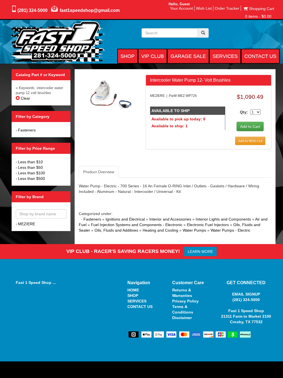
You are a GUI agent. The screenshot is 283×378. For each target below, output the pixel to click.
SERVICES (136, 301)
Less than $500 (31, 178)
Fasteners (27, 130)
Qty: (244, 112)
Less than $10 (30, 162)
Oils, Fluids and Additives (116, 230)
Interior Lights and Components (223, 219)
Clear (25, 98)
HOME (133, 290)
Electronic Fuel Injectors (208, 224)
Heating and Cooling (160, 230)
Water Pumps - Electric (230, 230)
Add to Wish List (250, 141)
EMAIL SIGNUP (246, 294)
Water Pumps (194, 230)
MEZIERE (26, 224)
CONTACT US (140, 306)
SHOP (132, 295)
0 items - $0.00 (258, 16)
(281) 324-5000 (32, 10)
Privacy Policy (185, 301)
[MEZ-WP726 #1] (110, 94)
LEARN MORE (200, 251)
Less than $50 (30, 167)
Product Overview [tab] (98, 172)
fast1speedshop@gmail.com (90, 10)
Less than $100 (31, 173)
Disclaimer (182, 317)
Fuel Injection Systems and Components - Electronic (136, 224)
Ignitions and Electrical (125, 219)
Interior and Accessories (170, 219)
